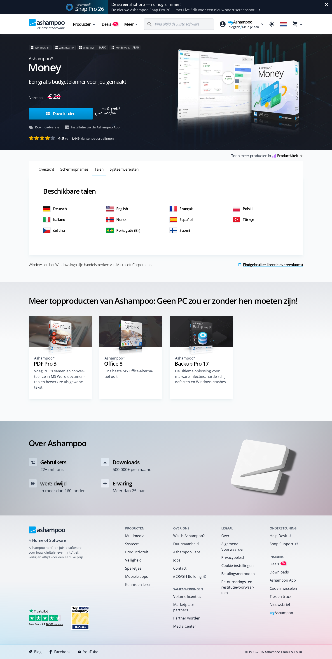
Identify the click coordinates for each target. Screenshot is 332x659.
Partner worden (186, 618)
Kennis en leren (138, 584)
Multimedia (134, 535)
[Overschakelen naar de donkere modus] (271, 24)
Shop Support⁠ (281, 543)
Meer (128, 24)
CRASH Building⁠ (187, 576)
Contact (180, 568)
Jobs (176, 560)
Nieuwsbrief (280, 604)
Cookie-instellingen (237, 565)
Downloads (279, 572)
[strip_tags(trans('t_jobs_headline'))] (80, 618)
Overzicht (46, 169)
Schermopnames (74, 169)
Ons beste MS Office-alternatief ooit (129, 374)
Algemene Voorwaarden (233, 546)
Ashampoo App (283, 580)
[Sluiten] (326, 4)
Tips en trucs (281, 596)
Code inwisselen (283, 588)
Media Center (184, 626)
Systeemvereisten (124, 169)
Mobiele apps (136, 576)
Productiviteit (136, 552)
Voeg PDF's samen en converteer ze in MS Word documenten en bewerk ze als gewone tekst (59, 379)
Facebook (62, 651)
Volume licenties (187, 596)
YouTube (90, 651)
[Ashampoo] (47, 529)
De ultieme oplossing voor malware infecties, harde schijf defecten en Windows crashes (201, 376)
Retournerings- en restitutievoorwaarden (237, 587)
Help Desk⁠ (278, 535)
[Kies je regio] (283, 24)
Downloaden (63, 113)
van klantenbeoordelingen (86, 138)
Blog (38, 651)
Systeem (132, 543)
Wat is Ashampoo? (189, 535)
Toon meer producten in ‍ (264, 155)
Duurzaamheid (186, 543)
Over (225, 535)
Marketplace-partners (184, 607)
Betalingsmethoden (238, 573)
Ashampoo (281, 613)
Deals (109, 24)
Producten (82, 24)
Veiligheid (133, 560)
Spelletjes (133, 568)
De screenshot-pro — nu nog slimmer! (146, 4)
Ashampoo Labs (187, 552)
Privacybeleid (232, 557)
